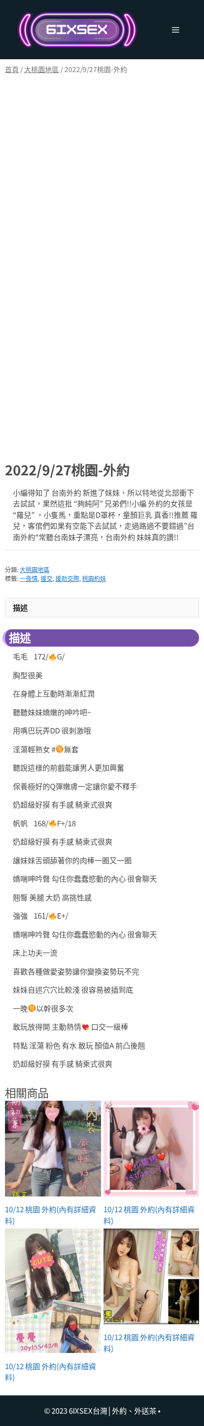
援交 (46, 578)
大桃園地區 (41, 69)
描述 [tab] (20, 607)
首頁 (12, 69)
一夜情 (29, 578)
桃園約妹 (94, 578)
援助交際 (67, 578)
